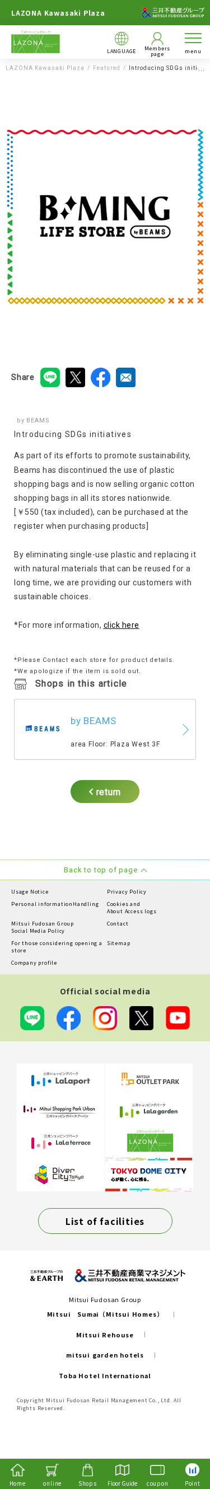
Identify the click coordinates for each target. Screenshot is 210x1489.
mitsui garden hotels (105, 1354)
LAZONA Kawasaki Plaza (45, 68)
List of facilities (105, 1221)
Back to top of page (183, 1436)
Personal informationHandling (55, 904)
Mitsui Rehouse (105, 1334)
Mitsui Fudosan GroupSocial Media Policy (42, 927)
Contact (118, 923)
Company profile (34, 962)
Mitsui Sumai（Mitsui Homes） (105, 1313)
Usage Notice (30, 891)
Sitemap (118, 943)
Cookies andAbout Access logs (132, 907)
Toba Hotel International (105, 1375)
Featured (106, 68)
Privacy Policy (127, 891)
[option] (105, 216)
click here (121, 625)
